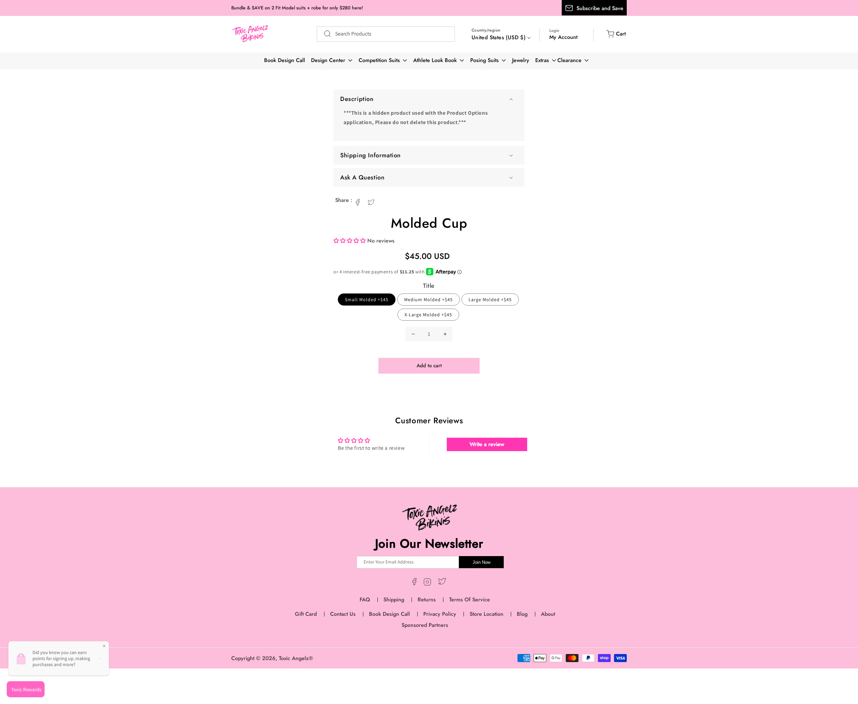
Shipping (393, 599)
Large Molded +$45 (490, 299)
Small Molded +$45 (366, 299)
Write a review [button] (487, 444)
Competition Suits (379, 60)
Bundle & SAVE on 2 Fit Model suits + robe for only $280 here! (297, 7)
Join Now (481, 562)
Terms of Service (469, 599)
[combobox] (386, 34)
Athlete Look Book (435, 60)
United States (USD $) (499, 37)
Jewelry (520, 60)
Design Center (328, 60)
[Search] (324, 33)
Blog (522, 614)
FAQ (365, 599)
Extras (542, 60)
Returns (427, 599)
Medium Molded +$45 (428, 299)
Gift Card (306, 614)
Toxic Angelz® (296, 658)
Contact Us (343, 614)
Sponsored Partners (425, 625)
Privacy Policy (439, 614)
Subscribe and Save (599, 8)
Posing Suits (484, 60)
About (548, 614)
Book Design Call (284, 60)
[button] (429, 99)
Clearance (569, 60)
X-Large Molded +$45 (428, 315)
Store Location (486, 614)
